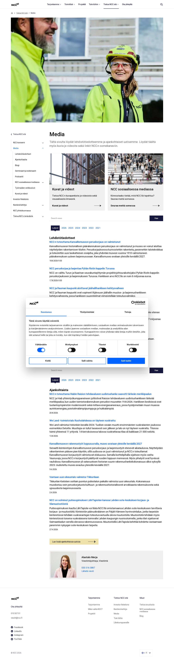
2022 (91, 228)
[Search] (161, 4)
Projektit (91, 614)
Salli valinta (87, 361)
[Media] (43, 148)
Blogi (17, 165)
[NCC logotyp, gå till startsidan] (48, 598)
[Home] (12, 13)
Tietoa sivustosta (147, 605)
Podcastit (19, 177)
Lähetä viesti (88, 571)
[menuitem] (54, 4)
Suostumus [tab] (46, 312)
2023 (84, 228)
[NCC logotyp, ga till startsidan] (15, 4)
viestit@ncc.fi (16, 618)
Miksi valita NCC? (95, 609)
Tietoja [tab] (128, 312)
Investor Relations (21, 199)
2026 (64, 228)
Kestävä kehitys (20, 205)
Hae (156, 218)
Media (15, 148)
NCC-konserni (19, 142)
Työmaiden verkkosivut (25, 188)
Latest (55, 228)
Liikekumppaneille (121, 622)
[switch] (72, 350)
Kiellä (48, 361)
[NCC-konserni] (43, 143)
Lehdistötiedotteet (23, 154)
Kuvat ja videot (21, 194)
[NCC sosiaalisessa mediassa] (43, 182)
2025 (70, 228)
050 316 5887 (88, 567)
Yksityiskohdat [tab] (87, 312)
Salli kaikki (126, 361)
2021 (98, 228)
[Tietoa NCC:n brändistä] (43, 216)
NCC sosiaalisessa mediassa (27, 182)
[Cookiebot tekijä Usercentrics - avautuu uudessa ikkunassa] (133, 303)
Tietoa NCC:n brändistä (23, 216)
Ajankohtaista (21, 159)
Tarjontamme (94, 605)
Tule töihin (118, 618)
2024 (77, 228)
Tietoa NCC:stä (22, 13)
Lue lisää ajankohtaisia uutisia (66, 541)
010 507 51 (15, 613)
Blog (141, 616)
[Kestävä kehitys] (43, 205)
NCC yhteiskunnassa (22, 211)
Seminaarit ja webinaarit (25, 171)
